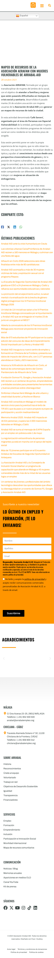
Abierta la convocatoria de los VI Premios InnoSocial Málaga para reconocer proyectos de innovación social (26, 328)
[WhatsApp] (20, 226)
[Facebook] (2, 226)
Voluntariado (9, 777)
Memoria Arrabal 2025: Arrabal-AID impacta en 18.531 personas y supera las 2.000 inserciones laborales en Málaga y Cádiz (24, 421)
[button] (33, 5)
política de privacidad (34, 579)
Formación (8, 825)
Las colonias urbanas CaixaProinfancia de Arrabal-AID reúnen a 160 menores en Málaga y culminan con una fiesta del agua (27, 252)
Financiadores (10, 800)
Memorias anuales (12, 873)
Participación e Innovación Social (19, 839)
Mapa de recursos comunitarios (18, 847)
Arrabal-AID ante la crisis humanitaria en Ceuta (24, 244)
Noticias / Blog (10, 868)
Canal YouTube (10, 882)
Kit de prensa (9, 886)
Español (23, 15)
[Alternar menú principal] (41, 5)
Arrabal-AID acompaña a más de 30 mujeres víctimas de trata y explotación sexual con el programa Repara (22, 273)
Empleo (7, 821)
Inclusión (7, 834)
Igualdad (7, 791)
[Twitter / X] (8, 226)
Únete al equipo (11, 773)
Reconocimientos (12, 768)
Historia (7, 764)
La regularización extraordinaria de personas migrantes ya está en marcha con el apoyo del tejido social (26, 441)
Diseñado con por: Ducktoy (32, 939)
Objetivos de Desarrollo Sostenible (20, 786)
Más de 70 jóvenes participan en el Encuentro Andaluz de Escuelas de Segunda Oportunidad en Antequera (25, 454)
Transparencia (10, 795)
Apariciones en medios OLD (17, 877)
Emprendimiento (11, 830)
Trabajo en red (10, 782)
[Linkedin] (14, 226)
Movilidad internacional (14, 843)
